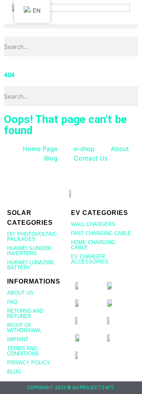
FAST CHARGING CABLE (101, 233)
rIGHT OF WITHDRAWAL (24, 327)
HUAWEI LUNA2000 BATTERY (30, 265)
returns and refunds (25, 313)
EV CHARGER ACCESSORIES (89, 259)
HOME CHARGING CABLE (93, 244)
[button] (71, 26)
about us (20, 293)
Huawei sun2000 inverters (29, 250)
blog (14, 372)
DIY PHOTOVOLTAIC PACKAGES (32, 236)
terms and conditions (23, 351)
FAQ (12, 302)
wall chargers (93, 224)
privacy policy (28, 363)
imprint (17, 339)
